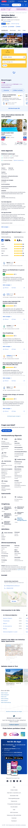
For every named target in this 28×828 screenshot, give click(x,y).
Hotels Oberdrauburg (6, 702)
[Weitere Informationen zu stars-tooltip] (17, 17)
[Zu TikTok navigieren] (14, 781)
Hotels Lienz (3, 696)
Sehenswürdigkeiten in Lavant (10, 631)
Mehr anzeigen (4, 227)
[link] (22, 5)
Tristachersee (6, 621)
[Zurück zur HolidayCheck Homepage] (5, 5)
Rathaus (5, 628)
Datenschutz (14, 801)
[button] (11, 40)
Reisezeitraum (5, 55)
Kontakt (19, 1)
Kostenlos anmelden (21, 9)
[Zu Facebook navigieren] (7, 781)
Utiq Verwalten (14, 806)
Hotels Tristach (4, 693)
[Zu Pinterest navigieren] (17, 781)
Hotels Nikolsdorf (5, 694)
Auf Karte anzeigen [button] (7, 21)
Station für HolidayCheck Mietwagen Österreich (22, 519)
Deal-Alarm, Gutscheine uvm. (14, 792)
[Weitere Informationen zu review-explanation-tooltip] (18, 23)
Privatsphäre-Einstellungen (14, 804)
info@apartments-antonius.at (12, 585)
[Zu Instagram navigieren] (11, 781)
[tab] (7, 51)
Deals (3, 1)
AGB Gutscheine (14, 812)
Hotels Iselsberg (4, 698)
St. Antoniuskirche (7, 626)
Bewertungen (13, 30)
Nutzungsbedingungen (14, 798)
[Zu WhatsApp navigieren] (20, 781)
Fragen (24, 30)
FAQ (14, 787)
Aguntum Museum (7, 618)
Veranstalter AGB (14, 795)
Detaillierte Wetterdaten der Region (14, 711)
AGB (14, 809)
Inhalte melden (14, 790)
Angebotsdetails (20, 569)
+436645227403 (9, 588)
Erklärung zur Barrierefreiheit (14, 815)
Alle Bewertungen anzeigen (13, 416)
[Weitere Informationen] (15, 143)
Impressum (14, 820)
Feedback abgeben (14, 724)
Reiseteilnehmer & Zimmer (8, 59)
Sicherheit (14, 818)
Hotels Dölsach (4, 700)
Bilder (19, 30)
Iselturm (5, 623)
